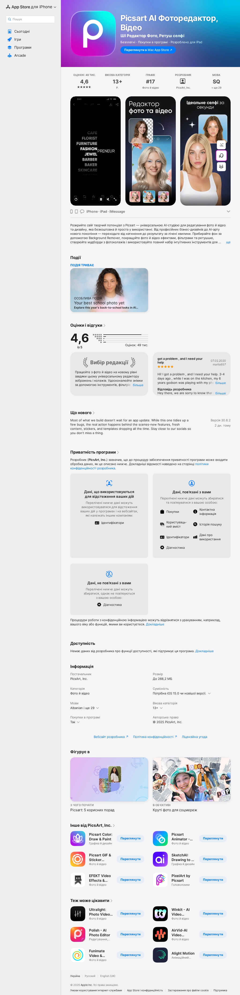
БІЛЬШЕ (138, 385)
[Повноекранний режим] (115, 199)
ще (228, 242)
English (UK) (107, 976)
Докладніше (155, 624)
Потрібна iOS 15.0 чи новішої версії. (179, 693)
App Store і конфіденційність (145, 990)
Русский (90, 976)
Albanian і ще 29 (82, 708)
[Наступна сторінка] (235, 81)
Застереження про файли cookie (188, 990)
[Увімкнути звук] (108, 199)
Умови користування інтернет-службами (96, 990)
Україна (75, 976)
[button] (30, 31)
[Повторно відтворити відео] (76, 199)
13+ (155, 708)
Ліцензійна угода (194, 737)
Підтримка (220, 990)
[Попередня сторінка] (65, 81)
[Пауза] (101, 199)
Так (72, 722)
